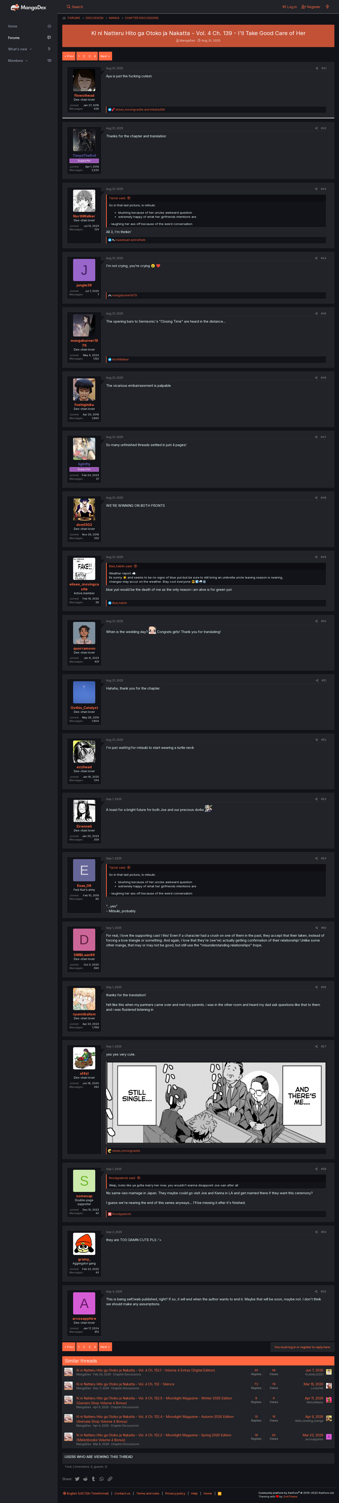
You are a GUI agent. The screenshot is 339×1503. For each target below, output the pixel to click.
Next (104, 56)
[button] (31, 49)
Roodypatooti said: (122, 1178)
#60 (323, 1291)
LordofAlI (317, 1388)
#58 (323, 1169)
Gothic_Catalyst (84, 707)
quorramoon (84, 648)
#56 (323, 987)
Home (12, 26)
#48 (323, 497)
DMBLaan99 (84, 955)
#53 (323, 799)
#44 (323, 258)
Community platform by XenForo (296, 1492)
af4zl (84, 1073)
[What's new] (327, 6)
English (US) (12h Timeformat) (87, 1493)
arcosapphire (84, 1318)
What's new (17, 49)
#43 (323, 189)
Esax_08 (84, 885)
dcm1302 (84, 524)
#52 (323, 739)
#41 (323, 68)
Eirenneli (84, 826)
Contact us (122, 1493)
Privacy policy (175, 1493)
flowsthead (84, 95)
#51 (324, 680)
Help (194, 1493)
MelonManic (315, 1402)
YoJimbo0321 (314, 1374)
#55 (323, 928)
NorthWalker (84, 216)
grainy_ (84, 1259)
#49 (323, 557)
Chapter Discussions (127, 1374)
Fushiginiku (84, 404)
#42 (323, 128)
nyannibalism (84, 1014)
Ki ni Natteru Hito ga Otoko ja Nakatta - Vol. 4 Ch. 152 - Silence (125, 1384)
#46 (323, 377)
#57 (323, 1046)
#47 (323, 437)
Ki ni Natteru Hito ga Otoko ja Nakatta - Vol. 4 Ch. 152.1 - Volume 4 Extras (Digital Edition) (145, 1370)
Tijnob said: (117, 198)
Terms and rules (147, 1493)
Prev (70, 56)
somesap (84, 1196)
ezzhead (84, 767)
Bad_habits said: (120, 566)
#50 (323, 621)
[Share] (317, 68)
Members (15, 61)
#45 (323, 313)
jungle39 (84, 285)
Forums (14, 38)
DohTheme (290, 1496)
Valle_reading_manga (309, 1420)
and (140, 109)
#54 (323, 858)
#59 (323, 1232)
